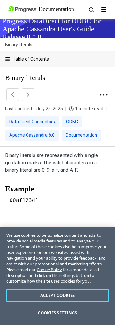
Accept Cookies (57, 295)
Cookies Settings (57, 313)
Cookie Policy (49, 269)
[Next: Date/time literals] (28, 94)
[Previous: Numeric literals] (13, 94)
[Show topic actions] (103, 94)
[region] (57, 276)
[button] (57, 59)
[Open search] (91, 9)
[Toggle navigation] (104, 9)
